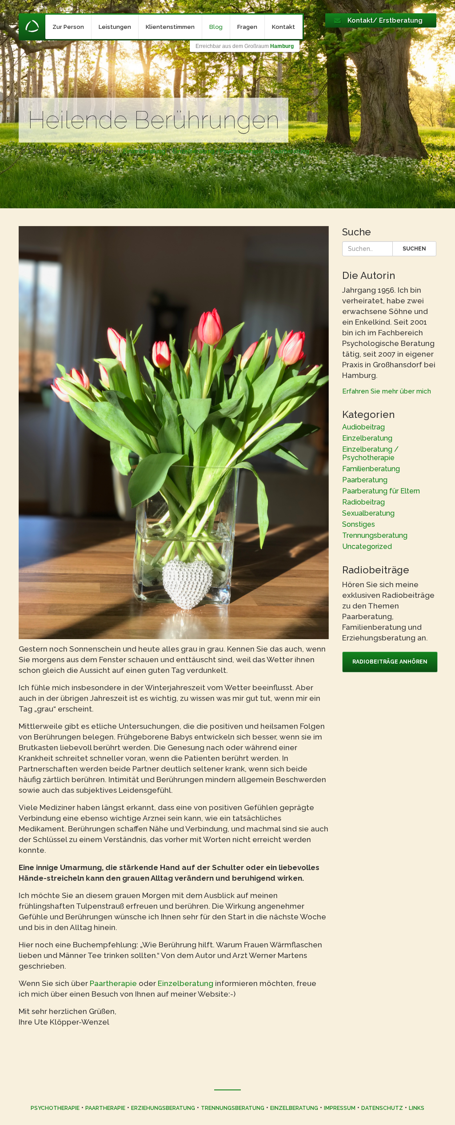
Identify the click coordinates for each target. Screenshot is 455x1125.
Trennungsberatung (374, 535)
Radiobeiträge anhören (389, 662)
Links (416, 1108)
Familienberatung (371, 469)
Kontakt (283, 27)
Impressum (339, 1108)
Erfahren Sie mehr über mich (386, 391)
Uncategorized (367, 546)
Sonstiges (358, 524)
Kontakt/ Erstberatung (385, 20)
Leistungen (115, 27)
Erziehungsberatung (163, 1108)
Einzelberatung (144, 151)
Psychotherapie (55, 1108)
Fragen (247, 27)
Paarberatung (290, 151)
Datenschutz (382, 1108)
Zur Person (68, 27)
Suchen (414, 249)
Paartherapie (114, 983)
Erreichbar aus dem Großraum (245, 46)
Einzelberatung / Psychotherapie (217, 151)
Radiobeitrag (363, 502)
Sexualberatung (368, 513)
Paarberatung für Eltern (381, 491)
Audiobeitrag (363, 427)
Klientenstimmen (170, 27)
